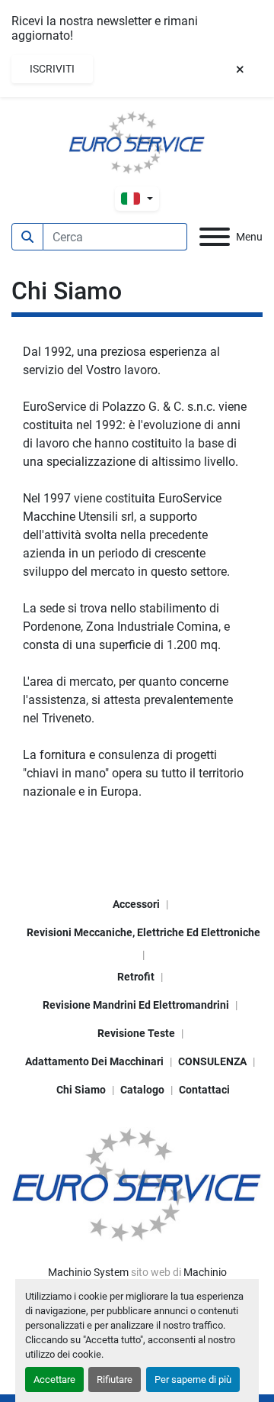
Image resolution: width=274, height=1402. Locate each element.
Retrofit (136, 977)
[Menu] (214, 237)
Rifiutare (114, 1379)
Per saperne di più (193, 1379)
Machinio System (88, 1272)
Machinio (205, 1272)
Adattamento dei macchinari (94, 1061)
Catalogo (142, 1090)
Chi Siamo (81, 1090)
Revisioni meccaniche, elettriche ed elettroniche (143, 932)
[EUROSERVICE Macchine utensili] (137, 1183)
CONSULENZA (212, 1061)
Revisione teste (136, 1033)
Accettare (54, 1379)
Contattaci (204, 1090)
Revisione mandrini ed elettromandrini (136, 1005)
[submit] (27, 236)
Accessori (136, 904)
